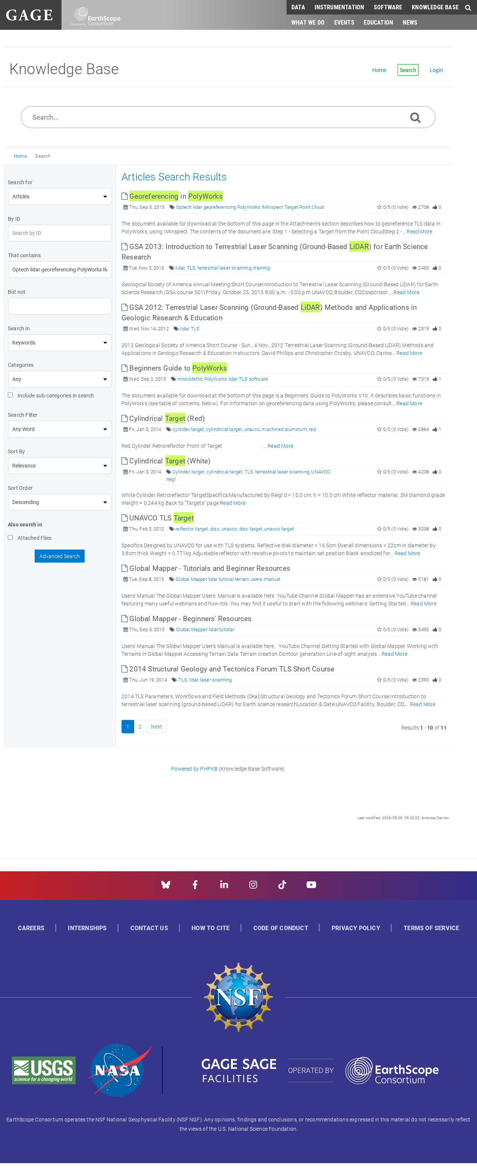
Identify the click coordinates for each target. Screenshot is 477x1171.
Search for (20, 182)
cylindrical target (224, 429)
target (197, 429)
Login (436, 69)
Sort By (16, 451)
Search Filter (23, 414)
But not (16, 291)
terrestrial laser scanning (225, 267)
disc (214, 528)
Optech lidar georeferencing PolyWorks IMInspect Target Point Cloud (250, 207)
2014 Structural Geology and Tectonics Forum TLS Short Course (230, 668)
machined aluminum (284, 429)
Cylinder (181, 471)
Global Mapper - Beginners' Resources (189, 618)
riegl (171, 479)
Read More (419, 231)
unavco (252, 429)
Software (388, 7)
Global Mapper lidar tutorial (205, 629)
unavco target (279, 528)
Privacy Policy (356, 928)
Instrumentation (339, 7)
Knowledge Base (435, 7)
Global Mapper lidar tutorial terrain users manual (228, 579)
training (261, 267)
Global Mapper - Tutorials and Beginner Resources (208, 568)
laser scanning (216, 679)
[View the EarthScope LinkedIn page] (224, 887)
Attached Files (33, 537)
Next (156, 726)
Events (344, 22)
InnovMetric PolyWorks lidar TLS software (222, 378)
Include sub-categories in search (55, 395)
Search (42, 155)
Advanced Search (60, 556)
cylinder (181, 429)
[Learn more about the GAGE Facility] (29, 14)
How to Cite (211, 928)
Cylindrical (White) (169, 460)
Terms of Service (431, 928)
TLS (191, 267)
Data (298, 7)
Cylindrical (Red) (166, 418)
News (410, 22)
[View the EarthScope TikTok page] (282, 887)
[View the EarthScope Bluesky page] (165, 887)
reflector (184, 528)
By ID (14, 218)
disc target (250, 528)
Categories (21, 364)
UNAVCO (320, 471)
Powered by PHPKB (194, 768)
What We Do (308, 22)
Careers (31, 928)
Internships (87, 928)
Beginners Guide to (177, 367)
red (312, 429)
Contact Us (149, 928)
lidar (180, 267)
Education (378, 22)
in (175, 196)
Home (20, 155)
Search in (19, 328)
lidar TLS (189, 328)
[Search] (415, 117)
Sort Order (20, 487)
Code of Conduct (280, 928)
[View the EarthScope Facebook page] (195, 887)
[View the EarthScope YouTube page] (311, 887)
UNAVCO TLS (160, 517)
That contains (24, 255)
